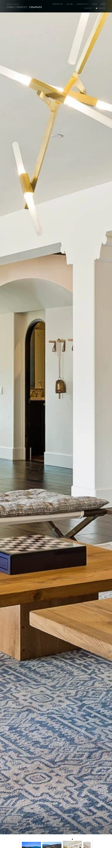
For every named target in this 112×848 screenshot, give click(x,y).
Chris (94, 4)
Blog (103, 4)
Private (101, 8)
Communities (83, 4)
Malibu (70, 4)
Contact (88, 8)
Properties (58, 4)
